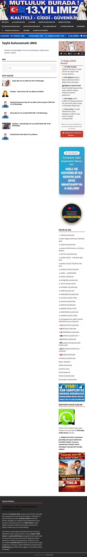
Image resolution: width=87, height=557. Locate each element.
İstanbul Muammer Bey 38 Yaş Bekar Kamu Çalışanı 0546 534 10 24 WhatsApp (32, 103)
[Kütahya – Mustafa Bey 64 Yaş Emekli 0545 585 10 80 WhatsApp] (6, 128)
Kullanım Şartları (49, 26)
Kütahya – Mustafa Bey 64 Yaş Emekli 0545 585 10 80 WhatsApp (31, 125)
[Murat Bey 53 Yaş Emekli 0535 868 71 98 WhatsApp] (5, 117)
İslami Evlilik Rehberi (40, 30)
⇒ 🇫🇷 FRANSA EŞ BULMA (67, 339)
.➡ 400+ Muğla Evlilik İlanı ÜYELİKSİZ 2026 (71, 240)
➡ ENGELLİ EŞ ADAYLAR (67, 358)
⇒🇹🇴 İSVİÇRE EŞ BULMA (67, 355)
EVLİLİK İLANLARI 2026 (66, 376)
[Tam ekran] (82, 54)
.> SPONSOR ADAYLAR (67, 26)
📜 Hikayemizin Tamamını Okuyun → (71, 134)
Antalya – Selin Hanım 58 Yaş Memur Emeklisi (27, 91)
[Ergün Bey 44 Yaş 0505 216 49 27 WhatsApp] (6, 85)
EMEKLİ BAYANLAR (65, 365)
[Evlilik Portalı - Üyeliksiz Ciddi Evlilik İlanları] (43, 19)
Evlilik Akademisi (64, 372)
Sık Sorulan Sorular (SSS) (11, 26)
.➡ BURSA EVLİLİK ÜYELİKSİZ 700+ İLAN (70, 265)
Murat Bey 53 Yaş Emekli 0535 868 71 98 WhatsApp (28, 113)
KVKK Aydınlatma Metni (31, 26)
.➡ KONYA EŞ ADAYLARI (67, 301)
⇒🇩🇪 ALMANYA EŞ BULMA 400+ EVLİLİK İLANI (70, 344)
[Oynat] (61, 54)
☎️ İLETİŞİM (31, 22)
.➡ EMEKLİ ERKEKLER (66, 277)
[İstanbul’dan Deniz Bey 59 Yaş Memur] (5, 139)
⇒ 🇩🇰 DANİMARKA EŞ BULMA (69, 332)
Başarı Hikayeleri (65, 362)
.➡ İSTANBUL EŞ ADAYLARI (68, 287)
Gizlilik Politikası (64, 22)
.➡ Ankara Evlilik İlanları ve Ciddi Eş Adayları (71, 249)
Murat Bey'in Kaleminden (68, 379)
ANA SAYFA (5, 22)
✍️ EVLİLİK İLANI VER (18, 22)
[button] (71, 48)
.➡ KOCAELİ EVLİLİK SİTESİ (68, 298)
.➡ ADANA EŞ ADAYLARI (67, 245)
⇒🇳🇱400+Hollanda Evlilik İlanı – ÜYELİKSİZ (70, 350)
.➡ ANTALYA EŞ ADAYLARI (68, 254)
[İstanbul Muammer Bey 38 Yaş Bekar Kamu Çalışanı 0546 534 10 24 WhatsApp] (5, 106)
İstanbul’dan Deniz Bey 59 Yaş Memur (24, 134)
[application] (72, 48)
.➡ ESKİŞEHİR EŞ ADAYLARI (68, 280)
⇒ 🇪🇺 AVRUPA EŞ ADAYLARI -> (11, 30)
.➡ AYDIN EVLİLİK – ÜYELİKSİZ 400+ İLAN (71, 259)
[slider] (70, 53)
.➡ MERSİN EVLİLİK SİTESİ (67, 309)
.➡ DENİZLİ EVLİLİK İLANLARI (69, 269)
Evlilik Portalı (49, 555)
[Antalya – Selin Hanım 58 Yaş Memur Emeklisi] (5, 96)
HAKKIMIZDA (81, 26)
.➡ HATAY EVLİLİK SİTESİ (67, 284)
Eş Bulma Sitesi (64, 369)
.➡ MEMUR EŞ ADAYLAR (67, 305)
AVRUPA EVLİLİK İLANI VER (47, 22)
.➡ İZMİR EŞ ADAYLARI (66, 291)
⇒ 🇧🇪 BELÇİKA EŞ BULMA (67, 329)
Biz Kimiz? (26, 30)
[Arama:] (29, 68)
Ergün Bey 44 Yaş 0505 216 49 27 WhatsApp (28, 81)
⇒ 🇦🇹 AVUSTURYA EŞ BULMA (69, 325)
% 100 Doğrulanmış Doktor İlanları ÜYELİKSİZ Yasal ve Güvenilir (71, 320)
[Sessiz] (79, 54)
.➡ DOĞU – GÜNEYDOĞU (67, 273)
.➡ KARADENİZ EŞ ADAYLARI (69, 294)
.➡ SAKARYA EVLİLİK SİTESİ (68, 316)
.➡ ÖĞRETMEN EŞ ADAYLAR (68, 312)
